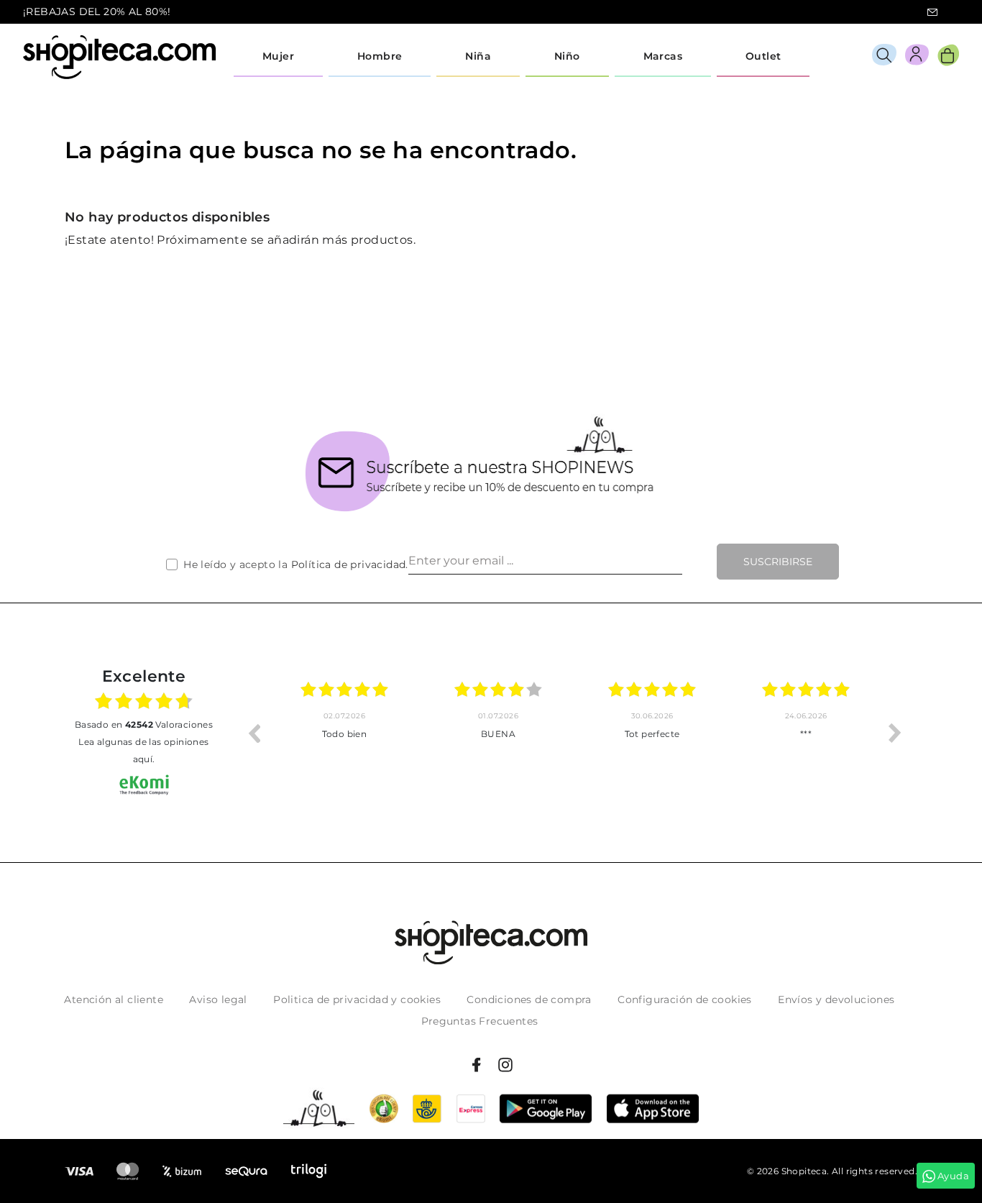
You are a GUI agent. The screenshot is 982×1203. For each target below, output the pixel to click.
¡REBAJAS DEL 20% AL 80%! (97, 11)
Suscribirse (777, 561)
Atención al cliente (113, 999)
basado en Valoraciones (144, 724)
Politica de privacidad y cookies (357, 999)
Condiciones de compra (529, 999)
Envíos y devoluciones (836, 999)
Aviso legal (218, 999)
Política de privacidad (348, 564)
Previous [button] (253, 733)
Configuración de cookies (685, 999)
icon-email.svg (932, 12)
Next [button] (895, 733)
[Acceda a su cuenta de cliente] (917, 57)
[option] (344, 733)
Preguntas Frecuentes (479, 1021)
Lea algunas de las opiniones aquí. (143, 750)
